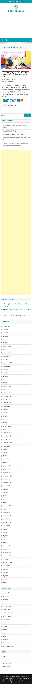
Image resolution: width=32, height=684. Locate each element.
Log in (4, 656)
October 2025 (6, 359)
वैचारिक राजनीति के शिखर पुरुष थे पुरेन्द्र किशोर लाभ (14, 134)
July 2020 (5, 569)
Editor (15, 79)
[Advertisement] (16, 27)
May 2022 (5, 496)
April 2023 (5, 459)
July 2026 (5, 329)
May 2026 (5, 336)
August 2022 (6, 486)
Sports (4, 636)
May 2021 (5, 536)
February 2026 (7, 346)
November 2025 (7, 356)
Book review (6, 596)
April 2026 (5, 339)
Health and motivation (9, 616)
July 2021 (5, 529)
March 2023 (6, 462)
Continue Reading (11, 105)
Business (5, 599)
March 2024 (6, 423)
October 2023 (6, 439)
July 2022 (5, 489)
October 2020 (6, 559)
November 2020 (7, 556)
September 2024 (7, 402)
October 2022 (6, 479)
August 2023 (6, 446)
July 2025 (5, 369)
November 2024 (7, 396)
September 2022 (7, 482)
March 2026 (6, 343)
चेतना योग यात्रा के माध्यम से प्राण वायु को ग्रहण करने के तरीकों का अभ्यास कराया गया (15, 74)
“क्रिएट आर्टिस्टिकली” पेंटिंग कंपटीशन (11, 131)
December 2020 (7, 552)
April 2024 (5, 419)
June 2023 (6, 452)
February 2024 (7, 426)
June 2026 (6, 333)
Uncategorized (7, 643)
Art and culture (7, 593)
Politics (5, 629)
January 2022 (6, 509)
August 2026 (6, 326)
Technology (6, 639)
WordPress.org (7, 666)
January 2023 (6, 469)
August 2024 (6, 406)
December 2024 (7, 393)
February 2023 (7, 466)
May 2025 (5, 376)
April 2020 (5, 579)
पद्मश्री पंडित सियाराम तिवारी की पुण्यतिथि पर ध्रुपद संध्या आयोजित (15, 127)
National (5, 623)
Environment (6, 609)
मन (10, 315)
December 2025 (7, 353)
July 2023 (5, 449)
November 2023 (7, 436)
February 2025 (7, 386)
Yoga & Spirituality (8, 646)
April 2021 (5, 539)
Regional (5, 633)
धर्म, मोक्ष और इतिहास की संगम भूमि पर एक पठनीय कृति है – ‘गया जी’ (16, 139)
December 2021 (7, 512)
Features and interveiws (9, 613)
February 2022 (7, 506)
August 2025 (6, 366)
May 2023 (5, 456)
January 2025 (6, 389)
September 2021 (7, 522)
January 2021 (6, 549)
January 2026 (6, 349)
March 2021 (6, 542)
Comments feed (7, 663)
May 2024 (5, 416)
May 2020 (5, 576)
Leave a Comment (8, 81)
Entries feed (6, 660)
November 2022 (7, 476)
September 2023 (7, 442)
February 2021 (7, 546)
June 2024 (6, 412)
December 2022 (7, 472)
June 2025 (6, 373)
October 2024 (6, 399)
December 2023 (7, 432)
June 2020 (6, 572)
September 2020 (7, 562)
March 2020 (6, 582)
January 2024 (6, 429)
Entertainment (7, 606)
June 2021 (6, 532)
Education (5, 603)
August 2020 (6, 566)
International (6, 619)
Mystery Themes (25, 676)
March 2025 (6, 382)
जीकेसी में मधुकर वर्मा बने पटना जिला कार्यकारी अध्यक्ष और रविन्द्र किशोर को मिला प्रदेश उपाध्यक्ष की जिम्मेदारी (16, 144)
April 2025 (5, 379)
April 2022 (5, 499)
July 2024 (5, 409)
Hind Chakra (16, 11)
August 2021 (6, 526)
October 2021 (6, 519)
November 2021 (7, 516)
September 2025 (7, 363)
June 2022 (6, 492)
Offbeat (5, 626)
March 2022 (6, 502)
